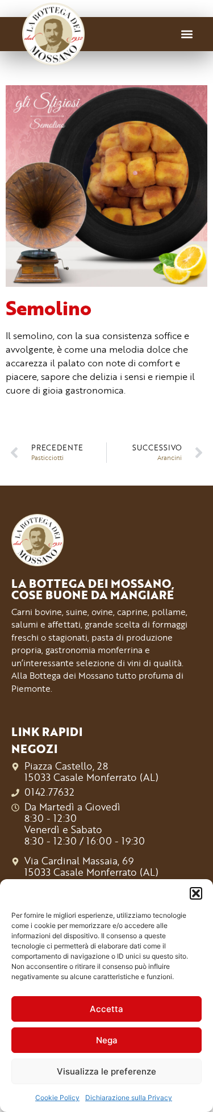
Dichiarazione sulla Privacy (128, 1097)
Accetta (106, 1009)
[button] (196, 893)
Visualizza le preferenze (106, 1071)
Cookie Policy (57, 1097)
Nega (107, 1040)
